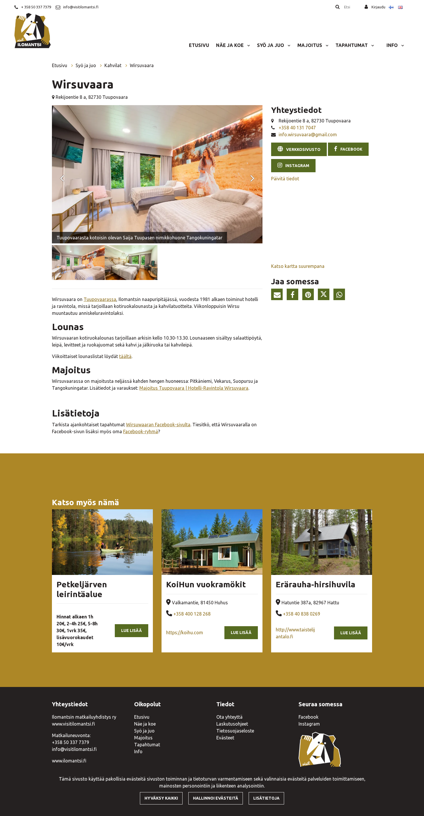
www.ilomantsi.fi (69, 760)
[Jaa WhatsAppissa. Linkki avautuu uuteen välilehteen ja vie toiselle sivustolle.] (340, 296)
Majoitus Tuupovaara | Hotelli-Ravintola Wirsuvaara (193, 388)
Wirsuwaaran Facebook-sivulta (158, 424)
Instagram (309, 723)
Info (393, 45)
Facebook (308, 717)
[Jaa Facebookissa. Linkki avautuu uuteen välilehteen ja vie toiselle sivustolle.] (294, 296)
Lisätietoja (266, 798)
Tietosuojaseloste (235, 730)
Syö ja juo (271, 45)
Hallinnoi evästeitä (215, 798)
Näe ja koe (230, 45)
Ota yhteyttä (229, 717)
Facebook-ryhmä (140, 431)
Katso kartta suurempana (297, 266)
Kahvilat (113, 65)
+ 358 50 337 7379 (36, 7)
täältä (125, 356)
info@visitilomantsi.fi (80, 7)
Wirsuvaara (142, 65)
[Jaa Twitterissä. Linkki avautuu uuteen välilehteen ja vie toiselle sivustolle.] (325, 296)
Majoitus (310, 45)
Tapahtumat (352, 45)
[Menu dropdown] (247, 45)
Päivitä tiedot (285, 178)
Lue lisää (131, 630)
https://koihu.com (184, 632)
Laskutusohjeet (232, 723)
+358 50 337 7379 (70, 742)
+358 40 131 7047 (297, 127)
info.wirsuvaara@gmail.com (308, 134)
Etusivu (199, 45)
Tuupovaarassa (100, 299)
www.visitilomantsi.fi (73, 723)
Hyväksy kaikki (161, 798)
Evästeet (225, 737)
